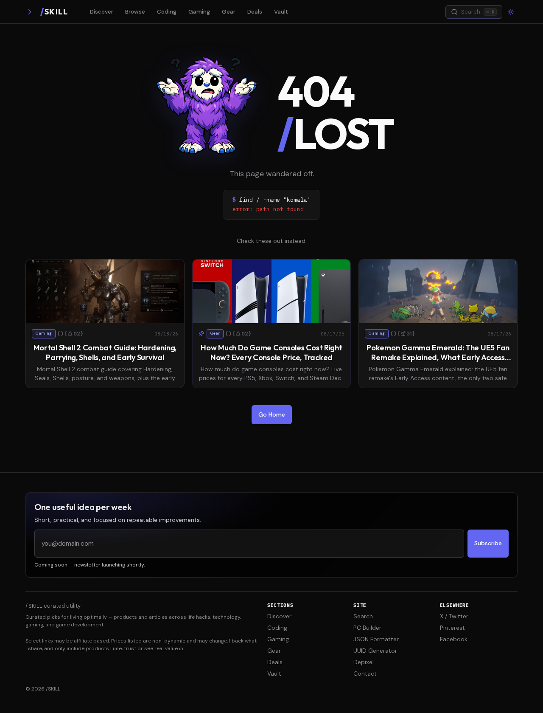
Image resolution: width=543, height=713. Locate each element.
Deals (254, 11)
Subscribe (488, 543)
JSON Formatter (376, 639)
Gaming (199, 11)
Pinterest (452, 627)
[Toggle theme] (511, 12)
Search (363, 616)
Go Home (271, 414)
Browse (135, 11)
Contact (365, 673)
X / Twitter (454, 616)
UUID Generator (375, 650)
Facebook (453, 639)
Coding (166, 11)
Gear (228, 11)
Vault (281, 11)
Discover (101, 11)
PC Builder (367, 627)
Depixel (363, 662)
